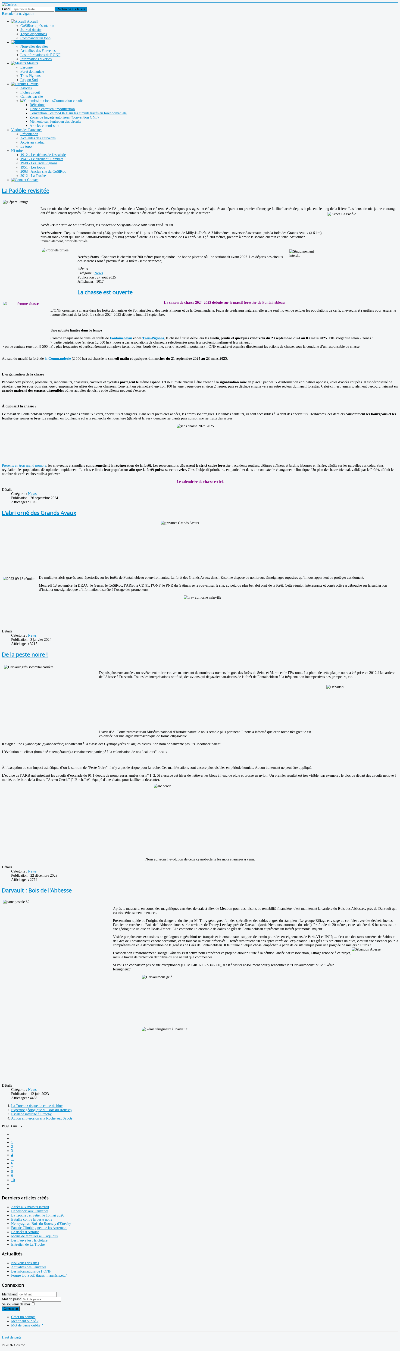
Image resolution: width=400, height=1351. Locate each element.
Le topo (26, 146)
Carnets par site (31, 96)
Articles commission (44, 126)
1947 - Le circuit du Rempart (41, 159)
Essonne (26, 67)
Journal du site (30, 30)
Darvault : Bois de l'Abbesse (37, 890)
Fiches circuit (30, 92)
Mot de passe (12, 1299)
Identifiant (9, 1294)
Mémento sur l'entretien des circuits (55, 121)
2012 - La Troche (33, 176)
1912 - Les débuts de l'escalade (43, 155)
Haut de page (11, 1337)
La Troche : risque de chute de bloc (36, 1106)
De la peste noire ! (25, 654)
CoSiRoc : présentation (37, 26)
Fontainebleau (121, 338)
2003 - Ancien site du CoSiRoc (43, 171)
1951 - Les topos (32, 167)
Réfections (37, 105)
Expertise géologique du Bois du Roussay (41, 1110)
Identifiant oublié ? (24, 1321)
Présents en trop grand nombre (24, 465)
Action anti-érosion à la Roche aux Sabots (41, 1118)
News (98, 273)
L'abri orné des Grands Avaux (39, 512)
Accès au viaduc (32, 142)
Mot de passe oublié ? (27, 1325)
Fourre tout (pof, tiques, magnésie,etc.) (39, 1275)
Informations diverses (36, 59)
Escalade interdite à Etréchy (31, 1114)
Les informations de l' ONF (40, 55)
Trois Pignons (30, 76)
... (12, 1159)
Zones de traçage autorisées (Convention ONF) (64, 117)
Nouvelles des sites (34, 46)
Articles (26, 88)
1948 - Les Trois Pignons (38, 163)
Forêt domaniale (32, 71)
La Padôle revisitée (25, 190)
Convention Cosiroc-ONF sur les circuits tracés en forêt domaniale (78, 113)
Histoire (17, 151)
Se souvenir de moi (16, 1304)
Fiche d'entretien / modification (52, 109)
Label (6, 9)
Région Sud (29, 80)
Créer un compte (23, 1317)
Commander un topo (35, 38)
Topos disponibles (33, 34)
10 (13, 1180)
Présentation (29, 134)
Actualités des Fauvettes (38, 51)
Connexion (11, 1308)
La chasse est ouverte (105, 292)
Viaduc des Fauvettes (26, 130)
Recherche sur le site (71, 9)
